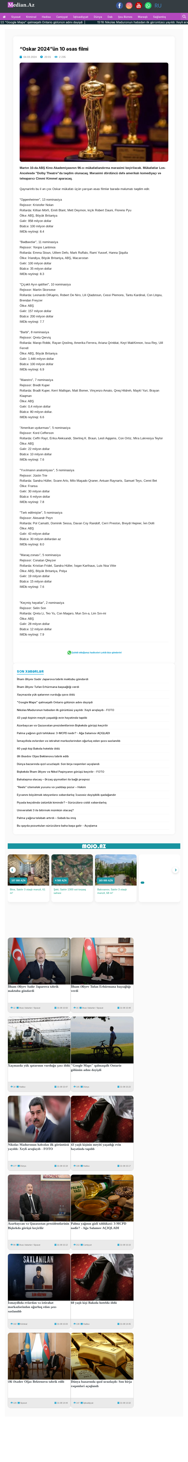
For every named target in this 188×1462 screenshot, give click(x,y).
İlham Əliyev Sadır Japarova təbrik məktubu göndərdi (52, 679)
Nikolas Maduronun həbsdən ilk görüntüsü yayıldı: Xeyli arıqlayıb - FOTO (65, 710)
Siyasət (16, 16)
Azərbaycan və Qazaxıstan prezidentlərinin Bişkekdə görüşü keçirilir (62, 725)
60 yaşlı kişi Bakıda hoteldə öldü (38, 748)
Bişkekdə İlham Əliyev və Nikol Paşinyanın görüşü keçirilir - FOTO (60, 771)
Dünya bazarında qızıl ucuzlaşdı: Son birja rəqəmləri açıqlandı (58, 764)
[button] (13, 870)
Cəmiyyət (62, 16)
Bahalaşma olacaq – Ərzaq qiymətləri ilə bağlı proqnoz (53, 779)
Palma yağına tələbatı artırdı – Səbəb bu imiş (46, 818)
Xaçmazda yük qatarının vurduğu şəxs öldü (46, 694)
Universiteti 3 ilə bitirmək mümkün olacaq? (45, 810)
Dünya (98, 16)
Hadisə (46, 16)
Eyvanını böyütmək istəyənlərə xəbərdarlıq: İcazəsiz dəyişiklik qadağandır (66, 795)
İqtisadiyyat (80, 16)
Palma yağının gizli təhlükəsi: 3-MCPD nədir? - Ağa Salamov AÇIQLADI (63, 733)
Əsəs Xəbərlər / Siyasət (29, 1008)
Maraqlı (143, 16)
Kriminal (31, 16)
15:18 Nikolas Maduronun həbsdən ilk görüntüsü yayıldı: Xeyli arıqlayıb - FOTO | (98, 22)
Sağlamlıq (159, 16)
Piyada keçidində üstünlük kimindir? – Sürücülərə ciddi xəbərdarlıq (61, 802)
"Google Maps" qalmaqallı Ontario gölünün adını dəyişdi (55, 702)
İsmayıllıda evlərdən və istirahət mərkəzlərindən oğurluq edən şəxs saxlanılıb (68, 741)
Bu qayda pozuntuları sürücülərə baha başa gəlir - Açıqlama (57, 825)
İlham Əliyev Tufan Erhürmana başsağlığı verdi (48, 687)
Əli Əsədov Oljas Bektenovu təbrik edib (43, 756)
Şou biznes (125, 16)
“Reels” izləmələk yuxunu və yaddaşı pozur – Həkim (51, 787)
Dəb (110, 16)
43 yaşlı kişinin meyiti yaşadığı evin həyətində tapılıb (52, 717)
